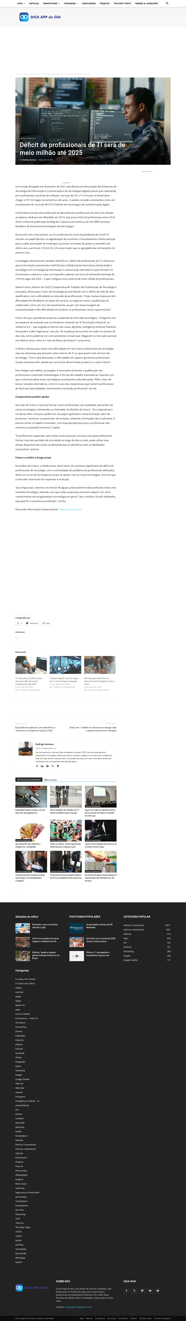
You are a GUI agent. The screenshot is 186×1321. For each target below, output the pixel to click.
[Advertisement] (93, 48)
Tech (17, 1218)
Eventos (19, 1048)
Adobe (18, 987)
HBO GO (19, 1083)
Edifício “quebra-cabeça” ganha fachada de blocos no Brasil (45, 955)
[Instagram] (38, 766)
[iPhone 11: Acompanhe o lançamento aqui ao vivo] (76, 956)
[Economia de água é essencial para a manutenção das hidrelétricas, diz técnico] (101, 862)
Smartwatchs (21, 1205)
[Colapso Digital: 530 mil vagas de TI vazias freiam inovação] (65, 665)
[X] (25, 173)
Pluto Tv (19, 1166)
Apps (20, 3)
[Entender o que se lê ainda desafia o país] (22, 928)
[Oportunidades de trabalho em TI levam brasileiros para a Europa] (66, 797)
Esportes (19, 1040)
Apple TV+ (20, 1005)
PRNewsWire (21, 1175)
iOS (17, 1109)
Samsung (19, 1188)
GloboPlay (20, 1070)
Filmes (18, 1057)
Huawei (19, 1092)
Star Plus (19, 1209)
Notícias (34, 3)
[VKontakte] (150, 1291)
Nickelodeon (21, 1135)
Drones (18, 1031)
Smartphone (50, 3)
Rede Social (21, 1183)
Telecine (19, 1223)
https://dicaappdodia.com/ (46, 748)
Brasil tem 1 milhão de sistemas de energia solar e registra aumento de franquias (93, 729)
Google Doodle (22, 1079)
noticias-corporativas (30, 74)
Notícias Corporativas (25, 1144)
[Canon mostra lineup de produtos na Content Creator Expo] (101, 831)
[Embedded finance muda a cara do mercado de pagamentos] (31, 797)
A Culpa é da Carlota (25, 979)
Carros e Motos (22, 1014)
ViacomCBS (20, 1253)
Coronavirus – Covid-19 (26, 1018)
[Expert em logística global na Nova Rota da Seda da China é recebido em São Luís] (101, 797)
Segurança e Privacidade (27, 1192)
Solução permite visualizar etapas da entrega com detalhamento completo (30, 878)
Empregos (54, 806)
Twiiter (18, 1236)
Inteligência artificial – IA (27, 1101)
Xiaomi (18, 1262)
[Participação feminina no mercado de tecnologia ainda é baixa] (100, 665)
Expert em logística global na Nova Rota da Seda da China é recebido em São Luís (100, 813)
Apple (18, 996)
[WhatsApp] (38, 173)
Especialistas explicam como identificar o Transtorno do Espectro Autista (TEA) (35, 729)
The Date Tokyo (122, 3)
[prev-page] (17, 886)
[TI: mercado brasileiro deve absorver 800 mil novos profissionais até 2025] (31, 665)
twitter (18, 1240)
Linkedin (19, 1118)
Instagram (20, 1096)
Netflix (18, 1131)
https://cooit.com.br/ (71, 509)
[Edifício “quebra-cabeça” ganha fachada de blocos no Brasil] (22, 956)
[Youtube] (158, 1291)
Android (19, 992)
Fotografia (20, 1061)
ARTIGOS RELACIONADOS (29, 780)
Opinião (19, 1153)
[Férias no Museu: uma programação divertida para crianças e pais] (66, 831)
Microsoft (20, 1122)
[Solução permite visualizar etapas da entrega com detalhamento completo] (31, 862)
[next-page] (22, 886)
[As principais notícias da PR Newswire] (76, 928)
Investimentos (22, 1105)
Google (18, 1074)
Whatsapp (20, 1257)
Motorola (19, 1127)
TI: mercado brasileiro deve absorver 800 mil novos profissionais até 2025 (28, 681)
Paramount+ (21, 1157)
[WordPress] (59, 766)
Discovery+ (20, 1022)
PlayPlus (19, 1162)
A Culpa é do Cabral (25, 983)
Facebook (19, 1053)
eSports (19, 1044)
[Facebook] (18, 173)
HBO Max (19, 1088)
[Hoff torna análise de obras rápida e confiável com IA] (22, 942)
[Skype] (48, 766)
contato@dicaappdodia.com (78, 1307)
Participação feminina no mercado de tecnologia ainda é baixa (99, 681)
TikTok (18, 1231)
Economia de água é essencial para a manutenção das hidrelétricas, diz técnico (101, 878)
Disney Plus (21, 1027)
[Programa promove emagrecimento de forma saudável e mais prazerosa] (66, 862)
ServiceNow (89, 3)
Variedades (20, 1249)
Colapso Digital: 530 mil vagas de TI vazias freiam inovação (64, 680)
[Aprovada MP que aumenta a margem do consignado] (31, 831)
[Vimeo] (142, 1291)
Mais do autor (50, 780)
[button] (167, 3)
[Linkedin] (43, 766)
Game (18, 1066)
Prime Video (21, 1170)
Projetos (105, 3)
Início (17, 74)
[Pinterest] (32, 173)
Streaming (70, 3)
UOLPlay (19, 1244)
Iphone (18, 1114)
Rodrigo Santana (29, 160)
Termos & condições (146, 3)
